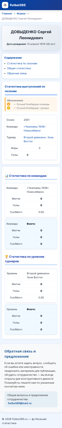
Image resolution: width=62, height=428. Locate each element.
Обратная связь (17, 73)
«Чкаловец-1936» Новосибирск (35, 128)
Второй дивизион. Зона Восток (38, 139)
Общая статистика (19, 68)
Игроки (21, 13)
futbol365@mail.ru (20, 403)
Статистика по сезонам (22, 63)
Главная (7, 13)
